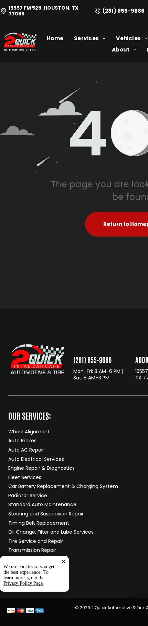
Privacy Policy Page (23, 583)
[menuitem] (60, 38)
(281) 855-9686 (124, 10)
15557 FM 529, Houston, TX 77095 (43, 10)
